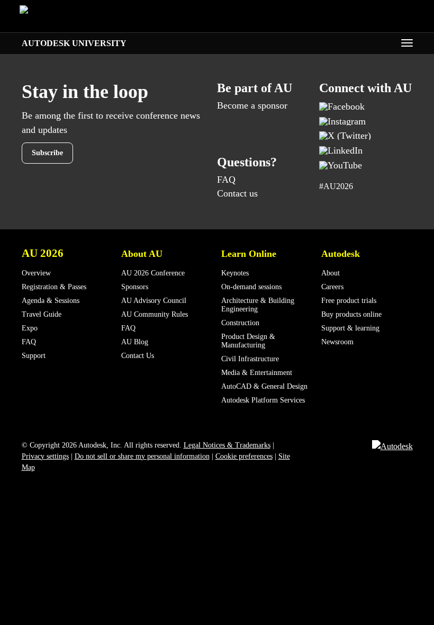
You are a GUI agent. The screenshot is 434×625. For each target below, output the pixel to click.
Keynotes (235, 273)
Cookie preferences (244, 456)
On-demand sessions (251, 287)
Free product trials (348, 301)
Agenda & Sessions (50, 301)
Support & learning (350, 328)
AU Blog (134, 342)
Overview (36, 273)
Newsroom (337, 342)
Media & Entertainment (256, 373)
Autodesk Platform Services (263, 400)
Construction (240, 323)
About (330, 273)
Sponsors (134, 287)
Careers (332, 287)
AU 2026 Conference (153, 273)
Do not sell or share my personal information (142, 456)
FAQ (226, 179)
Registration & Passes (54, 287)
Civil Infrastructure (250, 359)
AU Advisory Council (153, 301)
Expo (30, 328)
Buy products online (351, 314)
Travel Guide (41, 314)
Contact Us (137, 356)
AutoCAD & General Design (264, 386)
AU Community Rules (154, 314)
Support (34, 356)
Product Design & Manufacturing (248, 341)
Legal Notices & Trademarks (227, 445)
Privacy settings (45, 456)
